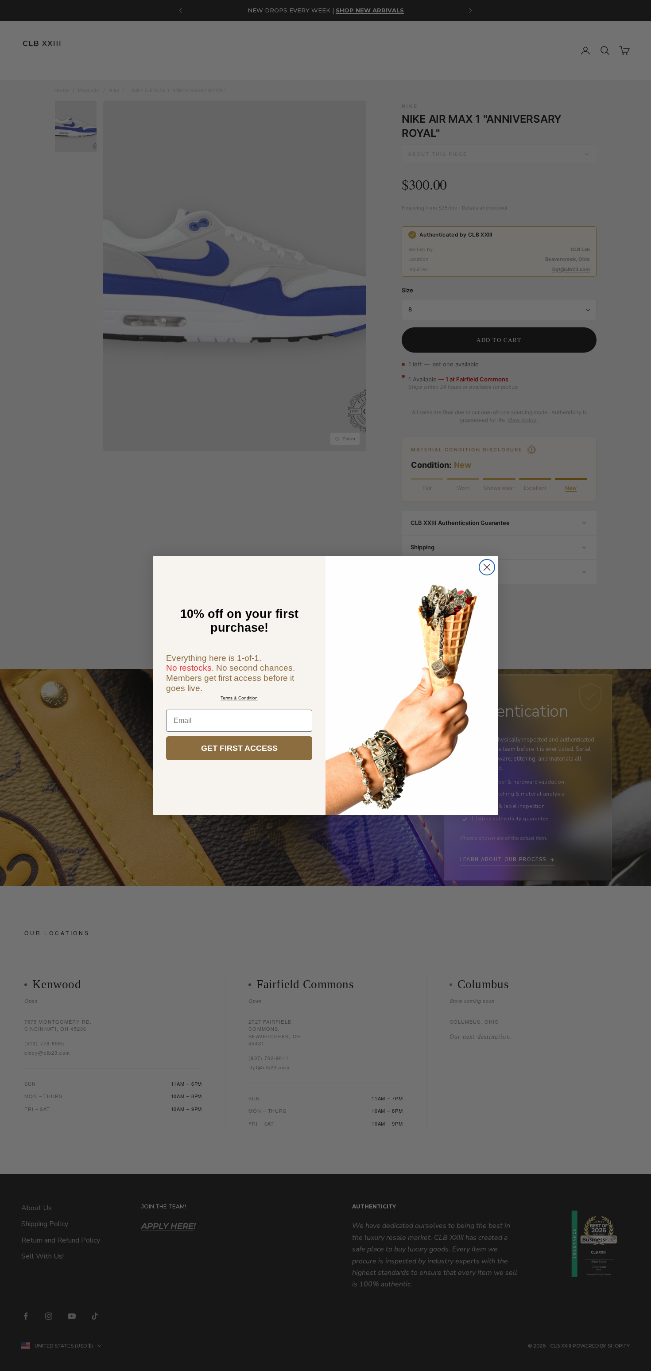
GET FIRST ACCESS (239, 748)
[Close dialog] (487, 567)
